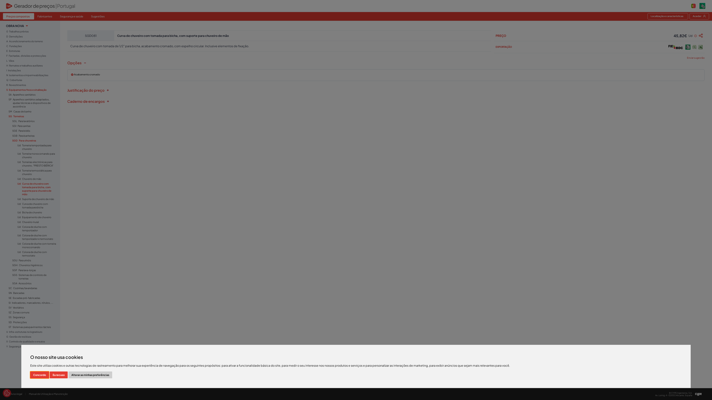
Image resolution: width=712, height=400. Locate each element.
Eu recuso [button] (59, 374)
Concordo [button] (39, 374)
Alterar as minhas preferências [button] (90, 374)
